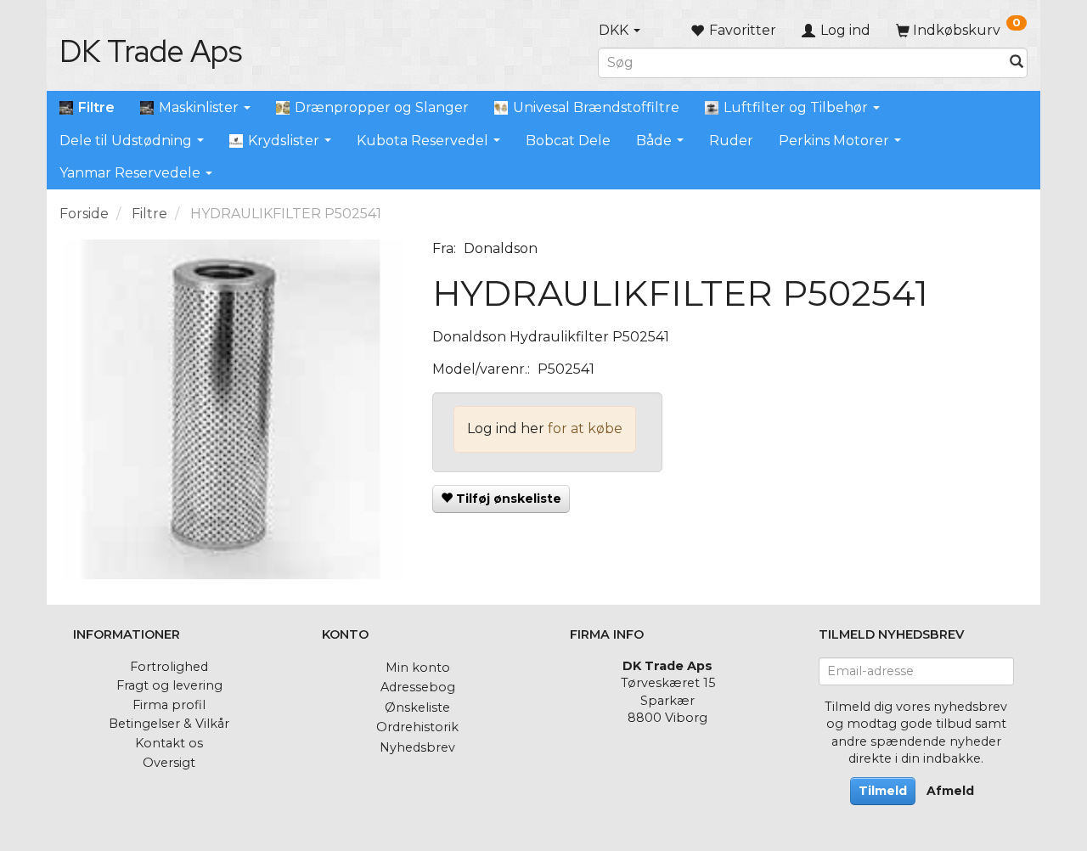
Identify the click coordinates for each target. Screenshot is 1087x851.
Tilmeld (883, 790)
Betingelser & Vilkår (169, 723)
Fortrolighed (169, 666)
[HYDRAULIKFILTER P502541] (233, 409)
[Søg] (1016, 62)
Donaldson (501, 248)
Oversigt (169, 762)
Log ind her (505, 428)
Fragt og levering (169, 685)
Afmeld (950, 790)
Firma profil (169, 705)
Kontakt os (169, 743)
